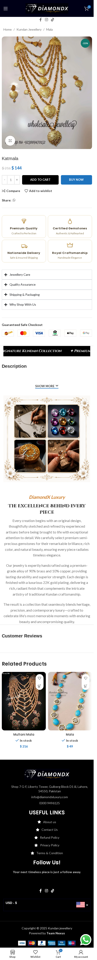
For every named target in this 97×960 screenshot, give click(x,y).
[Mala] (70, 701)
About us (49, 822)
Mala (49, 29)
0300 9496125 (49, 803)
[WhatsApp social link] (14, 200)
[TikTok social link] (53, 19)
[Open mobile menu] (5, 8)
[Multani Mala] (24, 701)
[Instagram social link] (46, 19)
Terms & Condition (49, 853)
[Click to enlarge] (10, 141)
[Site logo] (46, 8)
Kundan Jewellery (29, 29)
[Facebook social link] (40, 19)
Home (7, 29)
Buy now (76, 179)
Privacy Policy (49, 845)
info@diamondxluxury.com (49, 797)
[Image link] (46, 774)
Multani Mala (23, 734)
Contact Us (50, 829)
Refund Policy (49, 837)
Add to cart (40, 179)
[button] (40, 686)
